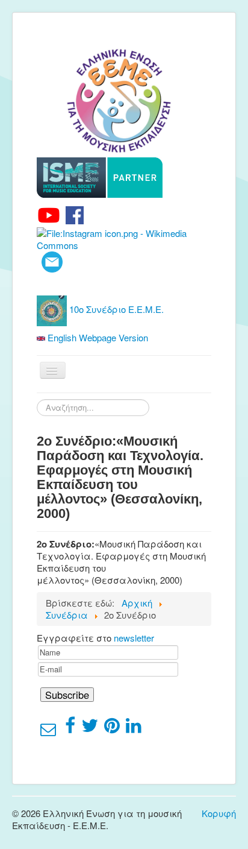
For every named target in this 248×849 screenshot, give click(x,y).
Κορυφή (219, 813)
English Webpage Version (96, 337)
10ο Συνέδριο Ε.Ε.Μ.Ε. (115, 309)
